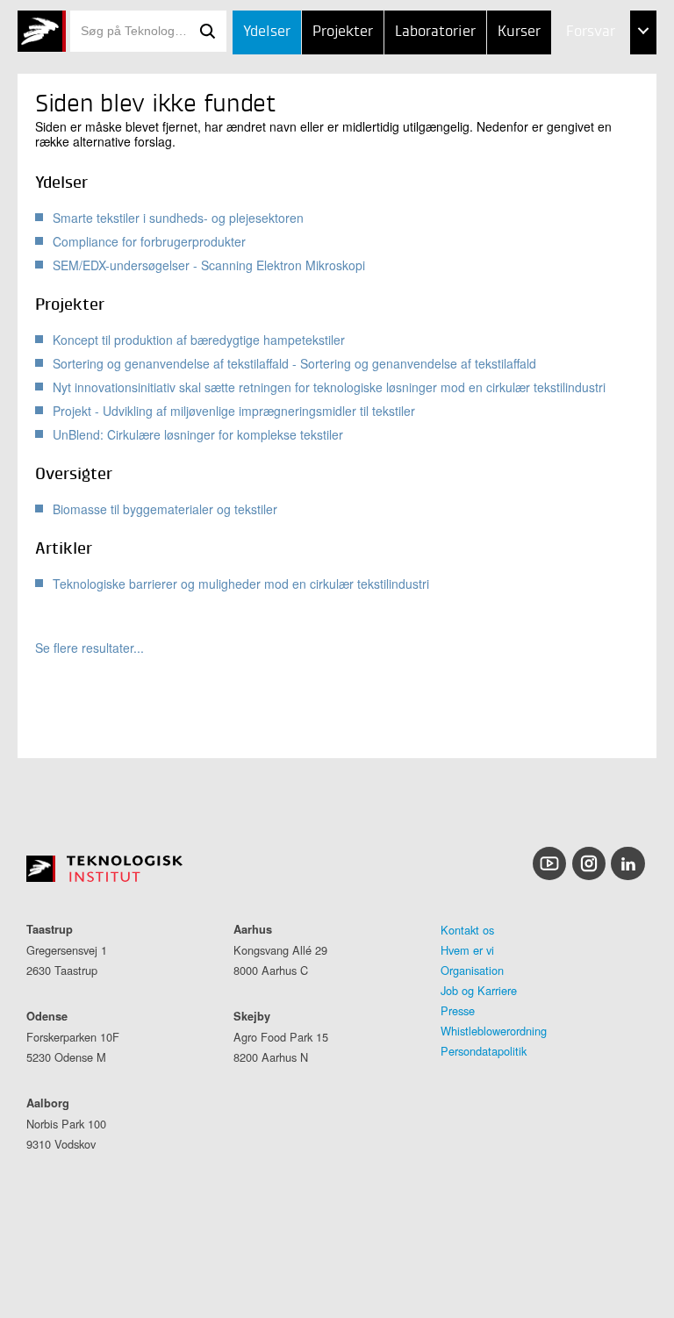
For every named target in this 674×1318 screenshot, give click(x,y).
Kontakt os (467, 929)
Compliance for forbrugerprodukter (149, 241)
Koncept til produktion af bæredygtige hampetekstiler (199, 339)
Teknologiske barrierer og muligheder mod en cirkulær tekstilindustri (241, 583)
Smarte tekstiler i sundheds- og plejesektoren (178, 217)
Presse (458, 1010)
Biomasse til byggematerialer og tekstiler (165, 509)
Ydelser (266, 32)
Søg (207, 31)
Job (541, 76)
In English (563, 207)
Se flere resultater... (89, 648)
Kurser (519, 32)
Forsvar (590, 32)
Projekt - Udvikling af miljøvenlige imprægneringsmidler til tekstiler (234, 410)
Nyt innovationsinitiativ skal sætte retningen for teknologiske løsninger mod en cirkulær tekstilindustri (329, 387)
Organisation (472, 970)
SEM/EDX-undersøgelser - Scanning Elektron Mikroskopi (209, 265)
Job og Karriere (479, 990)
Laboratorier (435, 32)
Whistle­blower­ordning (494, 1030)
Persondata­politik (484, 1050)
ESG (542, 119)
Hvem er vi (467, 950)
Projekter (342, 32)
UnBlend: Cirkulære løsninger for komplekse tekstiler (198, 434)
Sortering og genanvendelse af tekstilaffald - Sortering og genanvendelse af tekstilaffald (294, 363)
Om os (550, 163)
